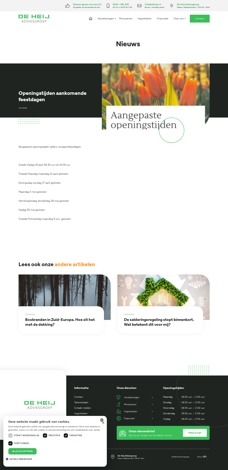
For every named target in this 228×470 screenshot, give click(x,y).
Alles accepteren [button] (22, 451)
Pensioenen (125, 18)
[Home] (90, 18)
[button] (106, 18)
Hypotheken (145, 18)
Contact (199, 18)
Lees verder (94, 429)
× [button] (103, 423)
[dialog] (55, 441)
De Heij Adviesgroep (188, 4)
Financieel (162, 18)
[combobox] (102, 420)
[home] (34, 19)
